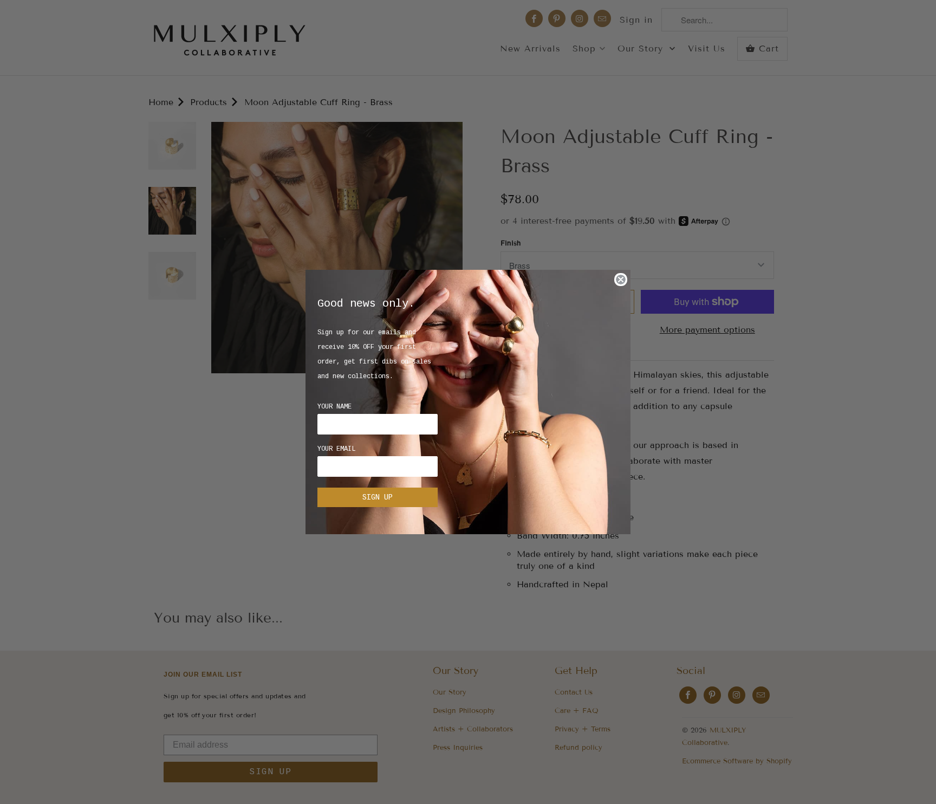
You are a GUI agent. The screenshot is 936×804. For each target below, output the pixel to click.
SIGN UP (377, 497)
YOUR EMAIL (336, 449)
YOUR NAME (334, 407)
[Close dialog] (620, 279)
